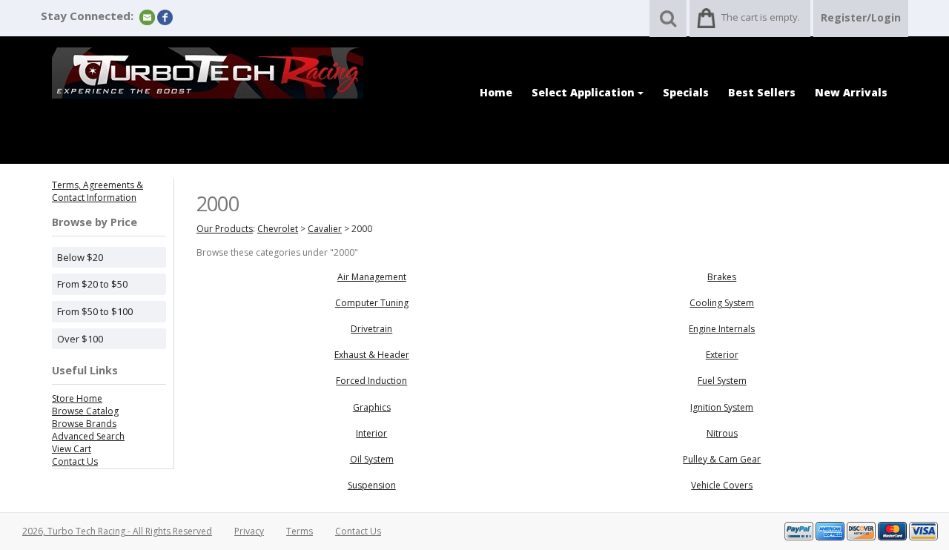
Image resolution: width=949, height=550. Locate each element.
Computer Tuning (372, 302)
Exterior (722, 354)
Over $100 (80, 338)
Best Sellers (762, 92)
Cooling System (722, 302)
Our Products (224, 228)
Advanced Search (88, 436)
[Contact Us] (147, 16)
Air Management (371, 277)
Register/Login (861, 17)
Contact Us (75, 461)
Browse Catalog (85, 411)
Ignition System (721, 407)
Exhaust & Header (371, 354)
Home (496, 92)
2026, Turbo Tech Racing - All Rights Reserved (117, 531)
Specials (686, 92)
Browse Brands (84, 423)
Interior (371, 433)
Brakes (721, 277)
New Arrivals (851, 92)
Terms (299, 531)
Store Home (77, 398)
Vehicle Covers (722, 485)
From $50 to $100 (95, 311)
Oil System (372, 459)
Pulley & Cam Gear (722, 459)
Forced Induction (371, 380)
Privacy (249, 531)
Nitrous (722, 433)
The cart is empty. (760, 17)
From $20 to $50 (92, 284)
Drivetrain (371, 328)
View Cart (71, 449)
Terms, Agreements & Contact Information (97, 191)
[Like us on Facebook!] (165, 16)
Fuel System (722, 380)
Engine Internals (722, 328)
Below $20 (80, 257)
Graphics (372, 407)
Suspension (372, 485)
